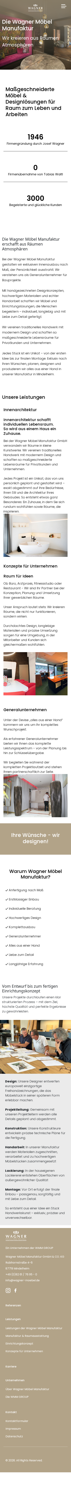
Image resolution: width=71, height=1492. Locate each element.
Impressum (13, 1429)
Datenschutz (14, 1436)
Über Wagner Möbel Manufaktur (27, 1389)
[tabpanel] (35, 673)
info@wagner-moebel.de (23, 1280)
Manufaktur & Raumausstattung (27, 1336)
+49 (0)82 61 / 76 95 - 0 (21, 1274)
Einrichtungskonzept (19, 1344)
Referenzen (13, 1305)
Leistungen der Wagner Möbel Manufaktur (34, 1328)
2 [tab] (35, 690)
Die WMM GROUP (17, 1397)
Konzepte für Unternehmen (24, 1351)
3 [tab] (40, 690)
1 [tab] (30, 690)
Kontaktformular (17, 1421)
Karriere (11, 1367)
